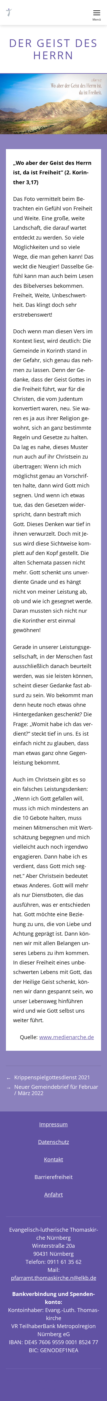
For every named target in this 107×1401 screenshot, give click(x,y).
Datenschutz (53, 1141)
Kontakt (53, 1159)
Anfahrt (53, 1194)
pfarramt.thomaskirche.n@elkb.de (53, 1277)
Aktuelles (16, 1380)
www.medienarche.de (66, 1037)
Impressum (53, 1124)
